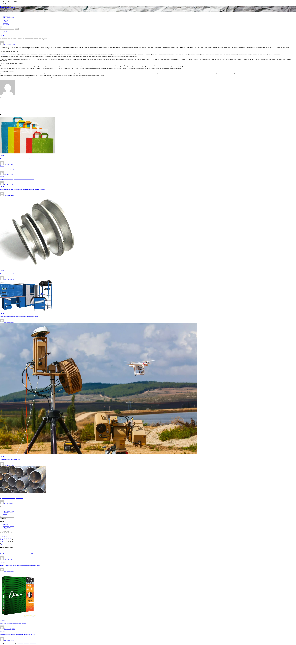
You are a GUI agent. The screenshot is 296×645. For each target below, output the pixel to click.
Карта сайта (6, 24)
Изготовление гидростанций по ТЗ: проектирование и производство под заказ (17, 634)
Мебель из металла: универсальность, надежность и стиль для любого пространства (19, 316)
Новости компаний (8, 18)
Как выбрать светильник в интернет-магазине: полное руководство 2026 (16, 553)
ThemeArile (33, 643)
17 (0, 539)
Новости (5, 20)
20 (6, 539)
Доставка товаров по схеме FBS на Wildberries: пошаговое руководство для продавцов (20, 565)
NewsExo (26, 643)
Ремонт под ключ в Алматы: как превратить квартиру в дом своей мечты (16, 158)
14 (8, 538)
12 (4, 538)
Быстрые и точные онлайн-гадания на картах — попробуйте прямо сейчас (17, 179)
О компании (6, 16)
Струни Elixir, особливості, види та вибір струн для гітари (13, 623)
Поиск (16, 28)
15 (10, 538)
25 (2, 541)
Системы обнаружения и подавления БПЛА (10, 459)
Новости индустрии (8, 17)
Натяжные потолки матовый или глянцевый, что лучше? (18, 33)
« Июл (1, 544)
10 (0, 538)
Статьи (5, 21)
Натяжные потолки (5, 54)
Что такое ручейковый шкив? (7, 273)
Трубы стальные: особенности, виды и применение (11, 498)
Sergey (6, 629)
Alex (5, 44)
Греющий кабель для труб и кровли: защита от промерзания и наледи (15, 168)
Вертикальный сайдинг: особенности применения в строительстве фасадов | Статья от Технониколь (22, 189)
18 (2, 539)
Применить (3, 518)
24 (0, 541)
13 (6, 538)
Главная (5, 31)
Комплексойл (7, 7)
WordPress (20, 643)
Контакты (5, 23)
